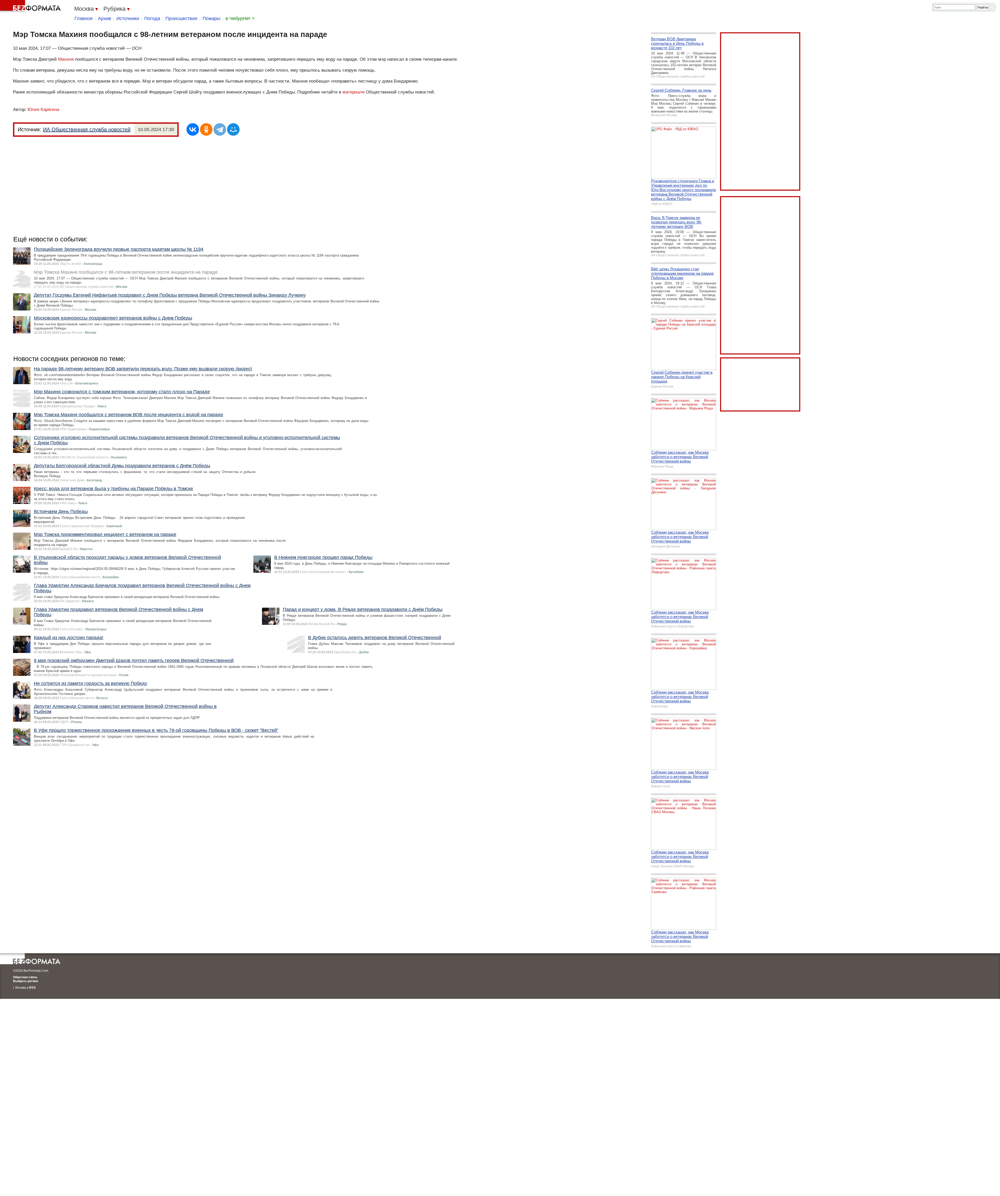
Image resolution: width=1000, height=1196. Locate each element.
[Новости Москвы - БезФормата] (31, 6)
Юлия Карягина (43, 109)
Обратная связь (25, 977)
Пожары (211, 18)
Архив (104, 18)
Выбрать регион (25, 981)
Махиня (66, 59)
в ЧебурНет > (240, 18)
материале (353, 92)
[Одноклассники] (206, 129)
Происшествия (181, 18)
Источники (127, 18)
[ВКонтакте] (192, 129)
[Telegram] (220, 129)
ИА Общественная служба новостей (86, 129)
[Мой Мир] (233, 129)
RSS (32, 987)
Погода (152, 18)
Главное (83, 18)
